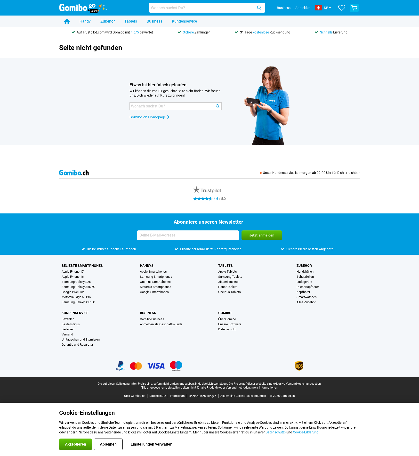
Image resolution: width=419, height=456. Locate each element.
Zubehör (107, 21)
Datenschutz (227, 329)
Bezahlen (68, 319)
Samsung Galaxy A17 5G (78, 302)
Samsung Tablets (230, 276)
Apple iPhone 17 (73, 271)
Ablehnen (108, 444)
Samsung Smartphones (156, 276)
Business (154, 21)
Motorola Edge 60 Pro (76, 297)
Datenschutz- (276, 432)
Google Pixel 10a (73, 292)
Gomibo (225, 313)
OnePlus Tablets (229, 292)
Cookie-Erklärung (306, 432)
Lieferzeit (68, 329)
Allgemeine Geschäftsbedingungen (243, 396)
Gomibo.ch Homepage (147, 117)
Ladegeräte (304, 282)
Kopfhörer (303, 292)
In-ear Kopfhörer (308, 287)
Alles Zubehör (306, 302)
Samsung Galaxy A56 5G (78, 287)
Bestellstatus (71, 324)
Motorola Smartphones (155, 287)
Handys (146, 266)
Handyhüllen (305, 271)
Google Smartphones (154, 292)
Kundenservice (184, 21)
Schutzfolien (305, 276)
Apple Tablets (227, 271)
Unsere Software (229, 324)
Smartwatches (307, 297)
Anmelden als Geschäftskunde (161, 324)
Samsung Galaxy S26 (76, 282)
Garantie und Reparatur (77, 344)
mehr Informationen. (264, 387)
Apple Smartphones (153, 271)
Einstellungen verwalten (151, 444)
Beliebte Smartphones (82, 266)
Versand (67, 334)
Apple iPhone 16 (73, 276)
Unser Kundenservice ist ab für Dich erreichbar (311, 173)
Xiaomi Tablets (228, 282)
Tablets (130, 21)
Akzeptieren (75, 444)
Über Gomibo (227, 319)
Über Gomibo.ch (134, 396)
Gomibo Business (152, 319)
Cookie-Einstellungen (202, 396)
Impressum (177, 396)
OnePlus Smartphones (155, 282)
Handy (85, 21)
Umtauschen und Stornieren (81, 339)
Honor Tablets (227, 287)
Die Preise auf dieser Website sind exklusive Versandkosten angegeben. (275, 383)
